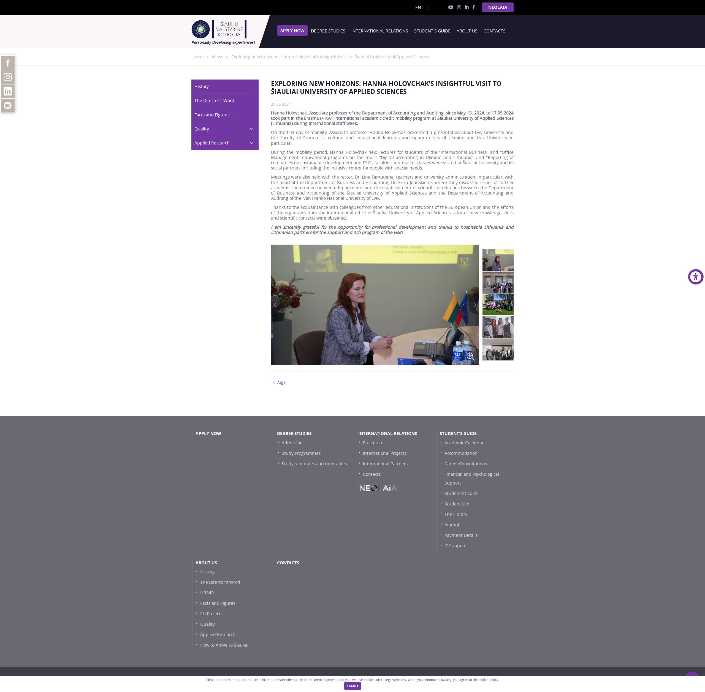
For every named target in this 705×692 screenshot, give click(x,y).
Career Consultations (465, 464)
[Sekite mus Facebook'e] (474, 7)
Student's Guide (432, 31)
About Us (467, 31)
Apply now (292, 31)
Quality (201, 129)
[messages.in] (459, 7)
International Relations (379, 31)
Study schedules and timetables (314, 464)
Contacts (495, 31)
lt (429, 7)
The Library (455, 514)
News (217, 56)
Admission (292, 443)
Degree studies (328, 31)
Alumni (451, 525)
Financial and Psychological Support (471, 478)
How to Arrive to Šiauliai (224, 645)
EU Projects (211, 614)
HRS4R (207, 593)
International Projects (384, 453)
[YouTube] (450, 7)
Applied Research (212, 143)
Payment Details (461, 535)
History (201, 86)
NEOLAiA (497, 7)
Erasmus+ (373, 443)
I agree (353, 686)
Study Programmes (301, 453)
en (418, 7)
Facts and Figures (211, 115)
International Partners (385, 464)
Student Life (456, 504)
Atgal (281, 382)
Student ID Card (460, 493)
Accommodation (461, 453)
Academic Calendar (464, 443)
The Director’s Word (214, 100)
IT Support (455, 546)
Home (197, 56)
